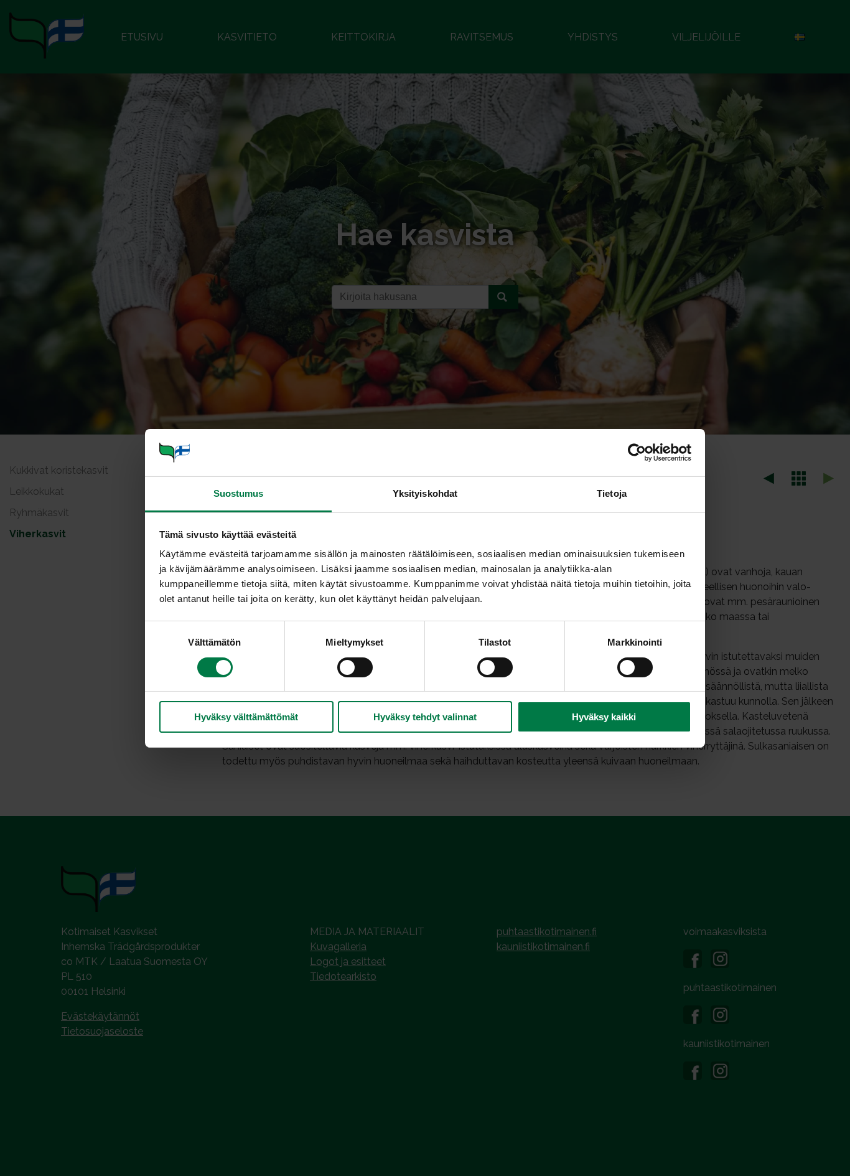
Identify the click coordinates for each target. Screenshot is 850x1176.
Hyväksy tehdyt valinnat (425, 717)
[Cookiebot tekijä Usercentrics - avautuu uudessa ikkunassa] (636, 452)
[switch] (355, 667)
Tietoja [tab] (612, 493)
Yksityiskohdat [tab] (425, 493)
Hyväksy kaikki (604, 717)
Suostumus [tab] (238, 493)
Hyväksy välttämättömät (246, 717)
